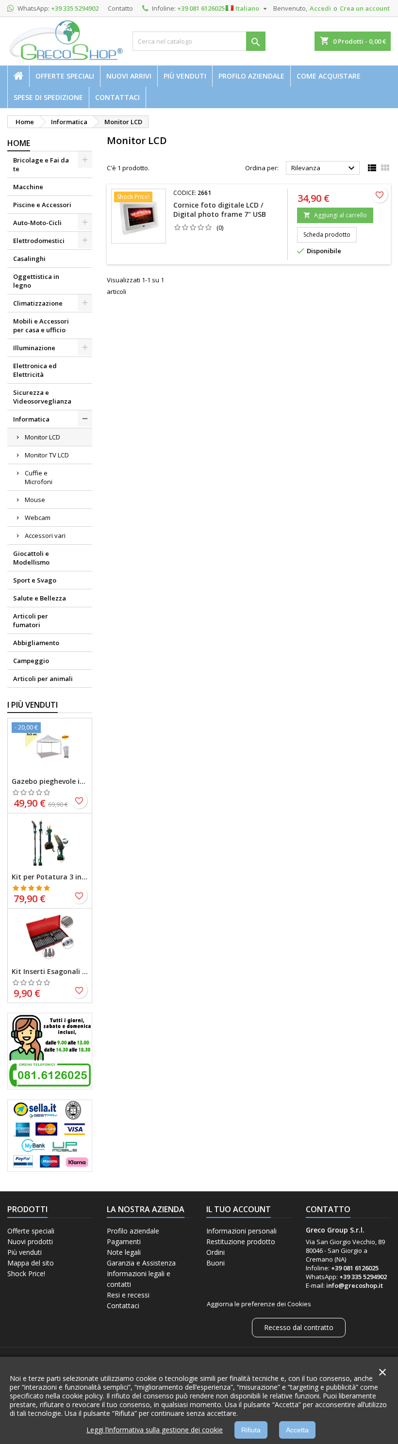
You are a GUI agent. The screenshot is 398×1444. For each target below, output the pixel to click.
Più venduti (185, 76)
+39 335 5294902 (75, 8)
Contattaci (117, 97)
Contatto (120, 8)
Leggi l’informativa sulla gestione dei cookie (154, 1429)
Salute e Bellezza (39, 598)
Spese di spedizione (48, 97)
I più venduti (32, 704)
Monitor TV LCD (47, 455)
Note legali (124, 1252)
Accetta (297, 1430)
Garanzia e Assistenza (141, 1262)
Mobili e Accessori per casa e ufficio (41, 325)
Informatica (31, 419)
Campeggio (31, 660)
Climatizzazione (38, 303)
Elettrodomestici (39, 240)
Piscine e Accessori (42, 204)
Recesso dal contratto (298, 1327)
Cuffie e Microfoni (38, 477)
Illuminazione (34, 347)
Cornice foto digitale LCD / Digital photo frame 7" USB (219, 209)
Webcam (37, 517)
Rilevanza (324, 168)
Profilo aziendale (251, 76)
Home (18, 143)
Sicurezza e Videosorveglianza (42, 397)
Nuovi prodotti (30, 1241)
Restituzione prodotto (240, 1241)
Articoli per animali (43, 678)
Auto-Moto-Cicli (37, 222)
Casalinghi (29, 258)
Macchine (28, 186)
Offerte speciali (64, 76)
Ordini (215, 1252)
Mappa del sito (30, 1262)
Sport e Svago (34, 580)
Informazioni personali (241, 1230)
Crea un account (365, 8)
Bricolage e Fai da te (41, 164)
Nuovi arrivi (128, 76)
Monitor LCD (42, 437)
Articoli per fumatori (30, 620)
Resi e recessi (128, 1294)
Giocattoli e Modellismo (31, 558)
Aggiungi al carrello (335, 215)
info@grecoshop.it (354, 1285)
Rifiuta (251, 1430)
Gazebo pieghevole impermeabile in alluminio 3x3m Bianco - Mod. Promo (50, 781)
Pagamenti (124, 1241)
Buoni (215, 1262)
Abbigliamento (36, 642)
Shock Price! (26, 1273)
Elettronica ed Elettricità (35, 370)
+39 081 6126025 (201, 8)
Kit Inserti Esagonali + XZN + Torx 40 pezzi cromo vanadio (50, 971)
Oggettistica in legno (36, 281)
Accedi (320, 8)
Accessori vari (45, 535)
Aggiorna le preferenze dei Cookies (259, 1303)
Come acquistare (329, 76)
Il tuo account (238, 1209)
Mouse (35, 499)
